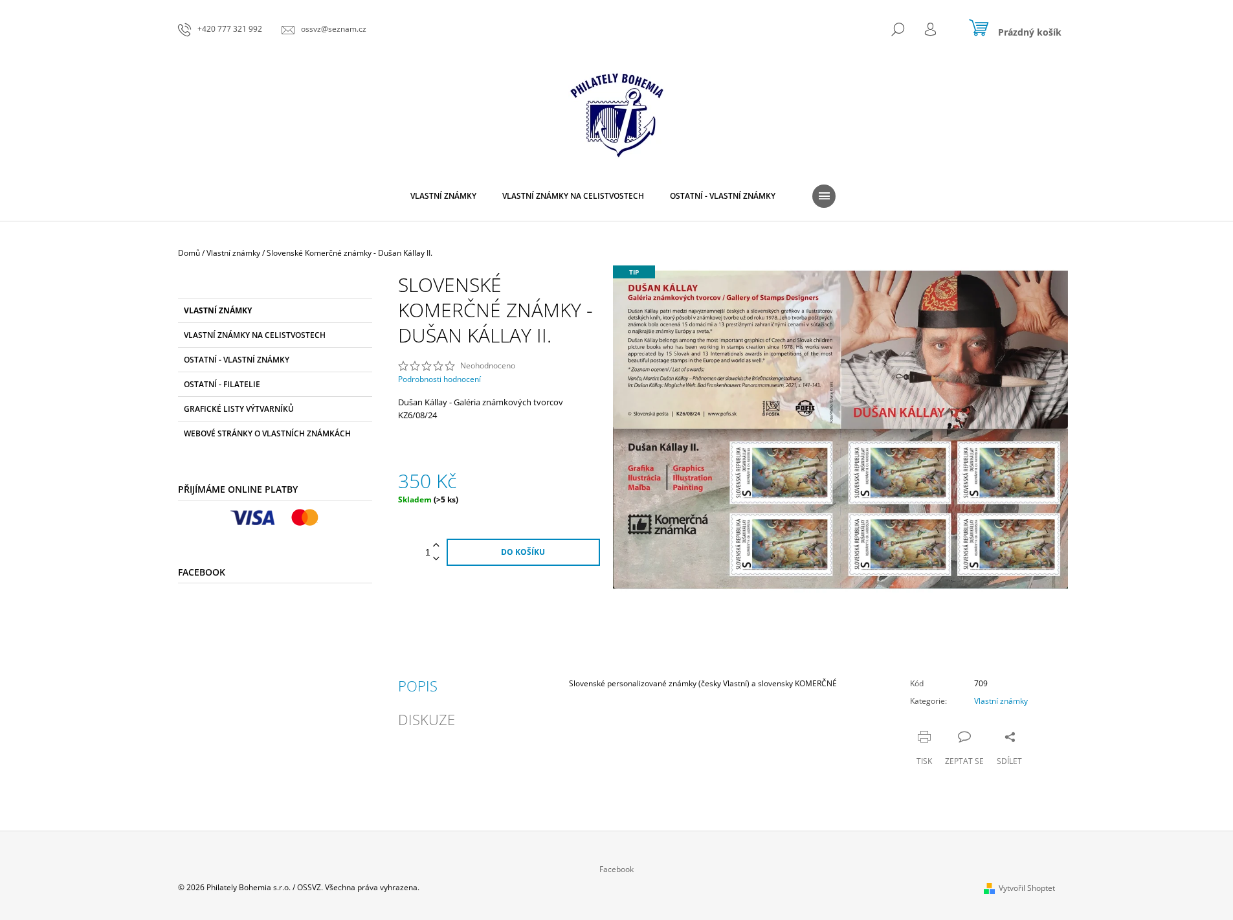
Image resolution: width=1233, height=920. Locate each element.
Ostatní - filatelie (222, 384)
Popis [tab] (418, 685)
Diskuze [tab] (426, 719)
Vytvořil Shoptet (1027, 887)
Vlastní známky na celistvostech (255, 335)
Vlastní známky (218, 310)
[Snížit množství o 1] (436, 559)
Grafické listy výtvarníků (239, 408)
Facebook (616, 869)
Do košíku (523, 551)
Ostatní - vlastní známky (236, 359)
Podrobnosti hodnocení (439, 379)
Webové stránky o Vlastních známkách (267, 433)
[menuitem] (443, 196)
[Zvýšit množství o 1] (436, 545)
